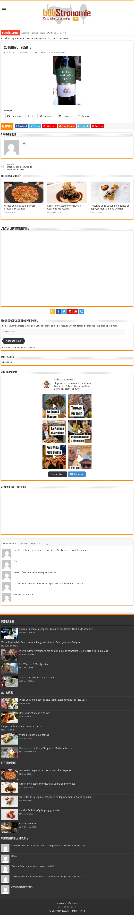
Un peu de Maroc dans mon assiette (21, 726)
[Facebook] (58, 311)
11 (35, 654)
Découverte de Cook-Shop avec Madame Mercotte (47, 748)
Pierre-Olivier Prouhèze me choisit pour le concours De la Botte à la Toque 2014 (64, 650)
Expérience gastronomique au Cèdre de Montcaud (43, 33)
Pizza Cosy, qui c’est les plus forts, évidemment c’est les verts (53, 699)
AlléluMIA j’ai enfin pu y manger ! (37, 677)
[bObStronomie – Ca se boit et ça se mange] (67, 14)
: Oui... (16, 561)
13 (17, 646)
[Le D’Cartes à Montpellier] (9, 668)
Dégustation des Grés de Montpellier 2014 (30, 38)
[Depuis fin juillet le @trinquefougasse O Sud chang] (80, 431)
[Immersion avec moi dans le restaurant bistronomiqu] (54, 406)
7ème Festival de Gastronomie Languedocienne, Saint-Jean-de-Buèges (40, 642)
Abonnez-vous (13, 341)
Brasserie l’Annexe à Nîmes (34, 713)
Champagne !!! (27, 823)
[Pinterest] (70, 311)
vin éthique (7, 362)
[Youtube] (75, 311)
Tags (46, 543)
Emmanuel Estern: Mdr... (24, 594)
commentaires (10, 543)
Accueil (4, 38)
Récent (24, 543)
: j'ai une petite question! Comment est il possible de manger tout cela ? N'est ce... (50, 583)
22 (34, 633)
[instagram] (81, 311)
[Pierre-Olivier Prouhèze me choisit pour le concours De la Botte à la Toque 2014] (9, 655)
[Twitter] (64, 311)
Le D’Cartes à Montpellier (33, 664)
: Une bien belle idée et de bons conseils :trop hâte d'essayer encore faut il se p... (50, 550)
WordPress (73, 903)
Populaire (35, 543)
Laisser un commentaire (54, 53)
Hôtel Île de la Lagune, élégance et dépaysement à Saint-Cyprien (110, 207)
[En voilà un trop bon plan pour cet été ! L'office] (80, 457)
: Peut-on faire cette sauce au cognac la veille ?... (35, 572)
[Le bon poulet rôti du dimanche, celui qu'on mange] (54, 431)
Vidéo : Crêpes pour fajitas (34, 734)
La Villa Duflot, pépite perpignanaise (39, 810)
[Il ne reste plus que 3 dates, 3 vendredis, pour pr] (80, 406)
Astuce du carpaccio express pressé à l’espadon (19, 207)
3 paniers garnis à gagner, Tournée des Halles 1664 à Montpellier (56, 629)
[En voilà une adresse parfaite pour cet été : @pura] (54, 457)
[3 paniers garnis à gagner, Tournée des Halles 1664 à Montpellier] (9, 633)
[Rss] (52, 311)
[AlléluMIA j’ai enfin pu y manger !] (9, 681)
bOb (8, 53)
